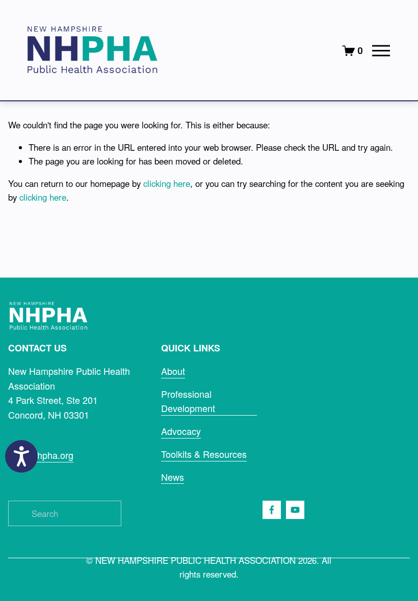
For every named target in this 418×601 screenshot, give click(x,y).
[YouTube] (295, 510)
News (172, 476)
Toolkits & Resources (204, 453)
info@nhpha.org (40, 454)
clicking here (166, 183)
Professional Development (188, 401)
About (173, 370)
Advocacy (181, 431)
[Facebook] (272, 510)
